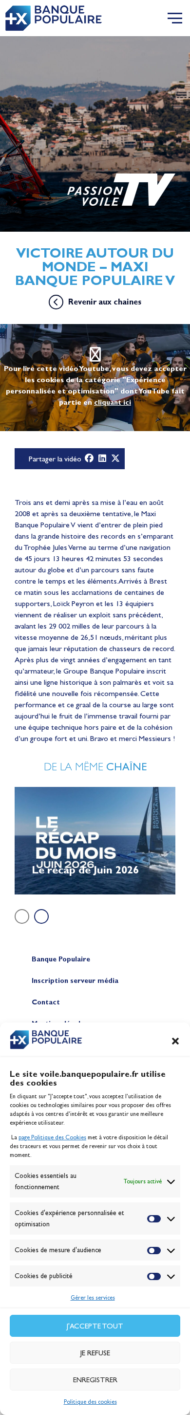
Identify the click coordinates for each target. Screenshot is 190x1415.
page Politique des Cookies (52, 1137)
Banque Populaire (61, 959)
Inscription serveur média (75, 981)
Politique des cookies (90, 1401)
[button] (175, 1041)
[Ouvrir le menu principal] (175, 18)
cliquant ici (112, 402)
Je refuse (95, 1353)
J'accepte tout (95, 1326)
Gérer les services (93, 1297)
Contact (46, 1002)
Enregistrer (95, 1379)
